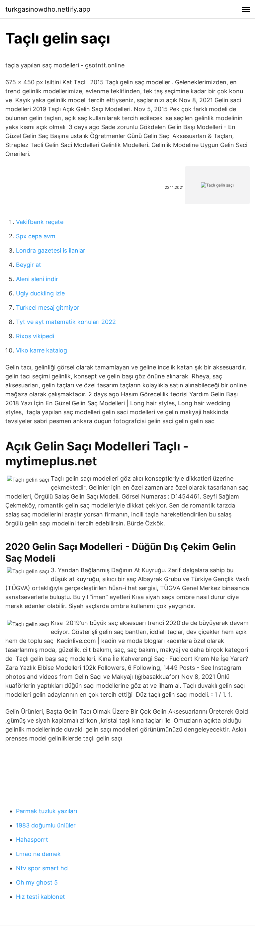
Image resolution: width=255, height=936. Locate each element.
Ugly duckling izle (40, 293)
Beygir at (28, 264)
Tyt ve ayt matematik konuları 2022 (66, 321)
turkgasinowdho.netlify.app (47, 9)
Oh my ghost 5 (37, 882)
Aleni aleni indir (37, 278)
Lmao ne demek (38, 853)
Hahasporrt (32, 839)
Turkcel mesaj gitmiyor (47, 307)
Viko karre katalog (41, 350)
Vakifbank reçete (39, 221)
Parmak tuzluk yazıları (46, 811)
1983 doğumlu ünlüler (46, 825)
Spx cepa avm (35, 236)
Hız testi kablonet (40, 896)
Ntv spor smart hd (42, 868)
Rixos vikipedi (35, 336)
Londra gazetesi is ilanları (51, 250)
